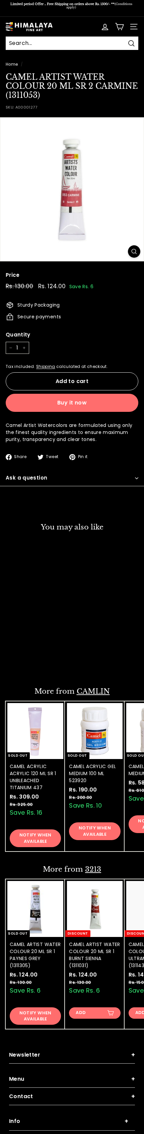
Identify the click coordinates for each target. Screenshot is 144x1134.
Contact (72, 1096)
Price (13, 274)
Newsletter (72, 1055)
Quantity (18, 334)
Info (68, 1121)
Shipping (45, 366)
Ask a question (26, 477)
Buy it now (72, 402)
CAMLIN (93, 691)
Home (12, 64)
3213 (93, 869)
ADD (21, 663)
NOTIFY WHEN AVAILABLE (35, 838)
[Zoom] (134, 251)
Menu (72, 1079)
